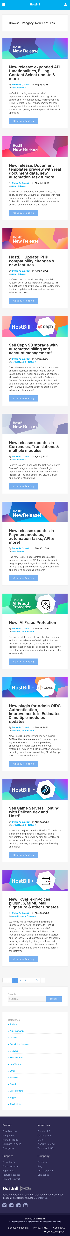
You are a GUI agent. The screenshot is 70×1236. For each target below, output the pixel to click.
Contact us (43, 1174)
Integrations (8, 1135)
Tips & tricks (15, 1104)
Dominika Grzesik (20, 84)
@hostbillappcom (55, 1231)
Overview (42, 1162)
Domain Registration (19, 1044)
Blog (39, 1166)
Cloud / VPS (43, 1131)
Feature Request (11, 1174)
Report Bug (8, 1170)
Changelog (8, 1148)
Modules (15, 361)
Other (12, 1071)
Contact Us (59, 1227)
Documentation (10, 1166)
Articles (13, 1037)
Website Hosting (46, 1143)
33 (37, 980)
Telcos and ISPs (45, 1148)
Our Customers (45, 1170)
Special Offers (16, 1091)
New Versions (16, 1064)
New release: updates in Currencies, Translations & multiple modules (34, 446)
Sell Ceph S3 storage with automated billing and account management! (33, 349)
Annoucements (17, 1031)
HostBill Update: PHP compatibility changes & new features (31, 261)
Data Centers (44, 1135)
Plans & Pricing (10, 1139)
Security (14, 1084)
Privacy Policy (40, 1227)
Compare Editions (11, 1143)
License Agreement (18, 1227)
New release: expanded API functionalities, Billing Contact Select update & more (34, 73)
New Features (18, 87)
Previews (14, 1077)
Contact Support (11, 1179)
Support (13, 1097)
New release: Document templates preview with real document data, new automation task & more (35, 171)
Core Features (9, 1131)
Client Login (8, 1162)
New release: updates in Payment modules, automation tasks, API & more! (31, 536)
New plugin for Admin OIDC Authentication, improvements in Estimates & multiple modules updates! (35, 713)
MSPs (40, 1139)
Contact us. (42, 1197)
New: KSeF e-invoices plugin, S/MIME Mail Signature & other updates (34, 903)
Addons (13, 1024)
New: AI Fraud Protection (32, 622)
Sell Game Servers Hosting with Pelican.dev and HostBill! (34, 812)
